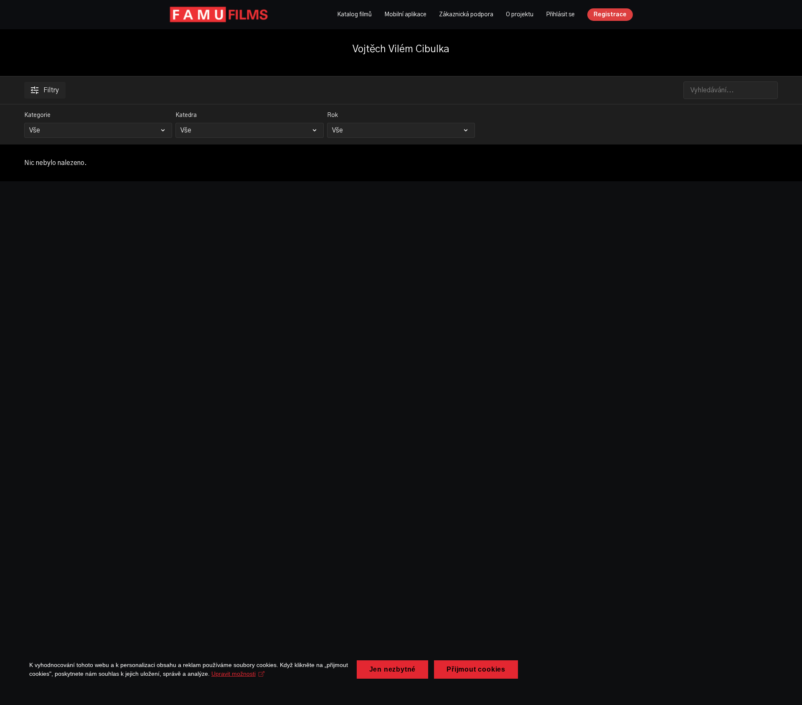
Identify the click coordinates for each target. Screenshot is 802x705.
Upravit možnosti (233, 673)
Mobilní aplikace (405, 15)
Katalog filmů (354, 15)
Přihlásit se (560, 15)
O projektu (519, 15)
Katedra (186, 115)
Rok (332, 115)
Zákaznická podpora (466, 15)
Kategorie (37, 115)
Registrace (610, 15)
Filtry (51, 90)
